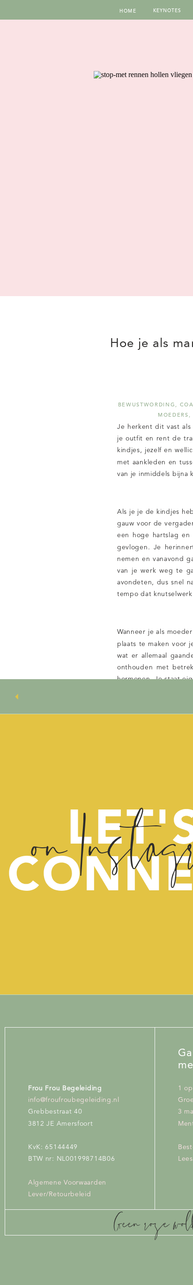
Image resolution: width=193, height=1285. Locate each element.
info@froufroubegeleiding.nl (73, 1100)
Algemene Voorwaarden (67, 1182)
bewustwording (146, 405)
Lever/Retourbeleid (59, 1194)
